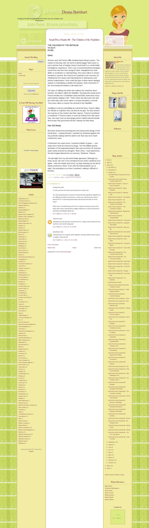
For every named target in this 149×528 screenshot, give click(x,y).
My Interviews (23, 344)
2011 (108, 465)
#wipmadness (23, 198)
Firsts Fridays (23, 286)
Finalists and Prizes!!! (114, 282)
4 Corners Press (23, 201)
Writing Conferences (25, 434)
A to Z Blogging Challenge (26, 203)
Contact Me (22, 75)
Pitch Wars (22, 367)
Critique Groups (23, 268)
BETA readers (23, 232)
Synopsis (21, 409)
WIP (20, 418)
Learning (21, 328)
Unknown (56, 219)
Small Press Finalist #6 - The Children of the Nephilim (74, 39)
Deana (121, 61)
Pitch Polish (22, 364)
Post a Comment (53, 245)
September (111, 442)
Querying (21, 382)
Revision (21, 389)
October (110, 172)
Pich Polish (22, 358)
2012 (108, 165)
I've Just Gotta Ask (24, 317)
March (110, 457)
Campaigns (22, 259)
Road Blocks (22, 394)
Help (20, 313)
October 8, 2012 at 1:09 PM (64, 214)
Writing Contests (23, 436)
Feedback (21, 284)
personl (21, 355)
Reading (21, 385)
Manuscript (22, 335)
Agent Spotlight (23, 210)
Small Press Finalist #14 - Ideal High (119, 236)
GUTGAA (21, 308)
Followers (21, 290)
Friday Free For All (24, 297)
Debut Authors (23, 275)
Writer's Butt (22, 421)
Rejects (21, 387)
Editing (21, 281)
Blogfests (21, 243)
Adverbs (21, 207)
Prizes (20, 378)
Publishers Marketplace (112, 488)
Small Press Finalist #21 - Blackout (118, 264)
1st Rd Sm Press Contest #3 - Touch (118, 298)
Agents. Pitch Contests (25, 216)
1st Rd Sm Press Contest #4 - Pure (118, 301)
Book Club (22, 248)
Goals (20, 304)
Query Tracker (109, 492)
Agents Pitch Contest (25, 214)
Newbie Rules (23, 349)
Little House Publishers (25, 331)
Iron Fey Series (23, 322)
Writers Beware (109, 495)
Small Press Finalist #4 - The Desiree (119, 197)
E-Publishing (22, 279)
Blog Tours (22, 241)
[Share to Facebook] (76, 175)
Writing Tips (22, 441)
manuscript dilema (24, 337)
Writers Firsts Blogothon (26, 430)
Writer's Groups (23, 423)
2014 (108, 160)
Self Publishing (23, 400)
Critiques (21, 270)
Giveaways (22, 302)
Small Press (22, 403)
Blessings (22, 236)
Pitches (21, 369)
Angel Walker (23, 221)
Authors (21, 225)
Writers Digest (109, 497)
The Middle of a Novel (25, 414)
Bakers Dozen (23, 230)
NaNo (20, 346)
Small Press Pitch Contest (26, 405)
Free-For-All (22, 295)
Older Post (97, 248)
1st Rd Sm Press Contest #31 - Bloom (119, 418)
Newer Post (51, 248)
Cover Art (21, 266)
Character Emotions (24, 263)
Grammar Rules (23, 306)
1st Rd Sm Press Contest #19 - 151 (118, 366)
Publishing (22, 380)
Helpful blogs (22, 315)
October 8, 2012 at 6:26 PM (64, 227)
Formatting (22, 293)
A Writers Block (23, 205)
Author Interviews (24, 223)
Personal (21, 353)
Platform (21, 371)
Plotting (21, 376)
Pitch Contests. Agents (25, 362)
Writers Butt (22, 425)
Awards (21, 228)
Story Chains (22, 407)
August (110, 444)
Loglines (21, 333)
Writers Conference (24, 427)
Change (21, 261)
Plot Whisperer (23, 373)
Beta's (20, 234)
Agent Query (108, 486)
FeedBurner (35, 94)
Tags (20, 412)
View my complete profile (114, 86)
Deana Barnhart (74, 12)
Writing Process (23, 439)
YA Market (21, 443)
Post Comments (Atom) (63, 252)
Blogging (21, 245)
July (109, 447)
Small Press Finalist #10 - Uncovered (119, 220)
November (111, 170)
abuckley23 (56, 232)
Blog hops (22, 239)
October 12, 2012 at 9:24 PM (65, 240)
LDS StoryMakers (24, 326)
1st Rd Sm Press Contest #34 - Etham (119, 430)
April (109, 455)
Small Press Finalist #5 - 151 (116, 199)
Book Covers (22, 250)
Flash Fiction (22, 288)
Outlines (21, 351)
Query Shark (108, 490)
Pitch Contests (23, 360)
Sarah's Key (22, 396)
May (109, 452)
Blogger (31, 451)
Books (20, 254)
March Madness (23, 340)
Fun (20, 299)
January (111, 462)
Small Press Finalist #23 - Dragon (118, 271)
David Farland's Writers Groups (114, 474)
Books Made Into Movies (26, 257)
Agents (21, 212)
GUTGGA (21, 311)
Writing (21, 432)
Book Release (23, 252)
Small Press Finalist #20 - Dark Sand (119, 261)
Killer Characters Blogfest (26, 324)
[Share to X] (74, 175)
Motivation (22, 342)
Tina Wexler (22, 416)
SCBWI (21, 398)
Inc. (20, 319)
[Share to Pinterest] (78, 175)
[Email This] (69, 175)
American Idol (23, 219)
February (111, 460)
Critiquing (22, 272)
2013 (108, 162)
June (110, 449)
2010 (108, 468)
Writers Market (109, 499)
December (111, 167)
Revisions (21, 391)
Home (20, 73)
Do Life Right (22, 277)
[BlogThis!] (72, 175)
